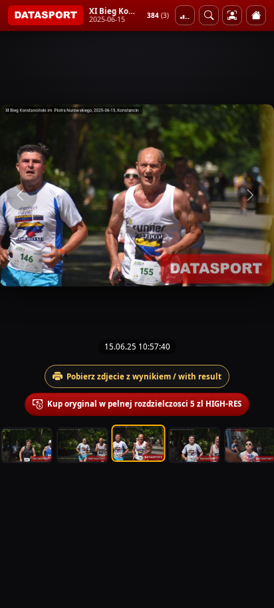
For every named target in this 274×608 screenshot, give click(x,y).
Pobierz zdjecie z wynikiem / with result (144, 376)
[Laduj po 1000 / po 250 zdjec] (185, 15)
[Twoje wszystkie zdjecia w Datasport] (232, 15)
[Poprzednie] (22, 195)
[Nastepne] (252, 195)
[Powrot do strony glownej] (256, 15)
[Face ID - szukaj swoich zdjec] (209, 15)
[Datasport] (45, 15)
